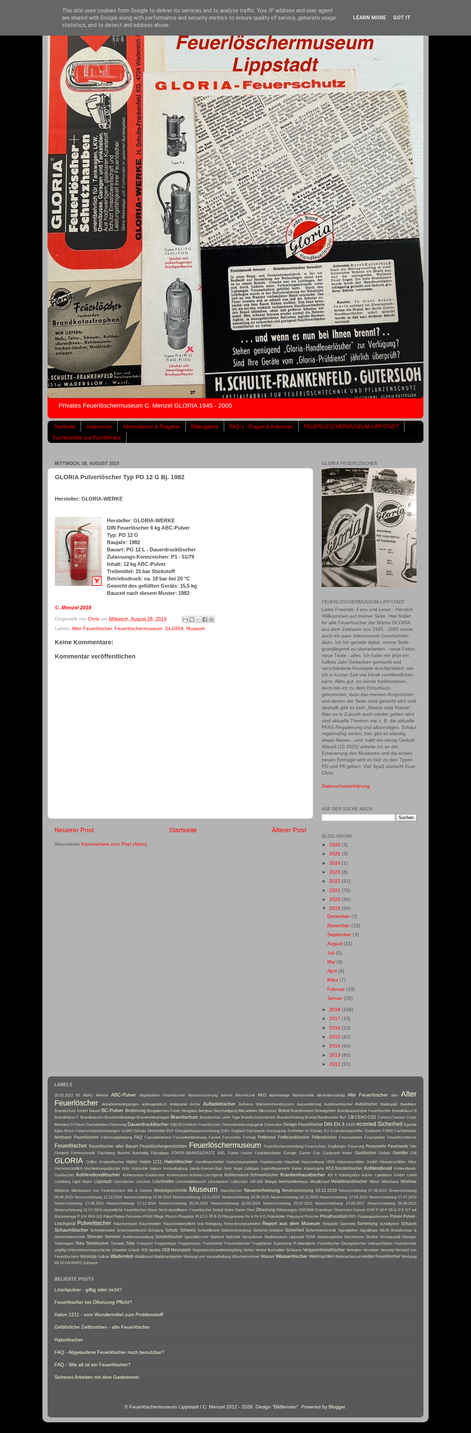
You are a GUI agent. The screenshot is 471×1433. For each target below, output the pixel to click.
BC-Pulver (112, 1110)
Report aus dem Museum (291, 1223)
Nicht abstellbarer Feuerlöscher (185, 1210)
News (152, 1210)
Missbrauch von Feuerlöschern (98, 1190)
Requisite (330, 1224)
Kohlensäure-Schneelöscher (251, 1175)
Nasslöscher (231, 1190)
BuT (343, 1117)
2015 (335, 1037)
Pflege (158, 1216)
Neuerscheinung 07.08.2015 (363, 1190)
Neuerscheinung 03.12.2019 (309, 1190)
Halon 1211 (151, 1161)
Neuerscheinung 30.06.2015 (392, 1203)
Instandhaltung (175, 1168)
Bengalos (189, 1111)
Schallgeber (389, 1224)
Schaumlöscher (71, 1230)
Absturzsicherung (203, 1095)
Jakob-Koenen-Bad (205, 1168)
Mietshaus (390, 1181)
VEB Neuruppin (176, 1249)
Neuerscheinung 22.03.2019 (235, 1203)
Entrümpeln (255, 1131)
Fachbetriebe (405, 1131)
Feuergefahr (374, 1137)
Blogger (337, 1407)
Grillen (91, 1162)
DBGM (176, 1124)
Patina (119, 1216)
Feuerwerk (398, 1146)
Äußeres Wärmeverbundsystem (266, 1104)
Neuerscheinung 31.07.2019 (78, 1210)
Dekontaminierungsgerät (242, 1124)
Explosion (373, 1131)
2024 (335, 863)
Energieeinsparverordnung (197, 1131)
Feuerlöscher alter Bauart (113, 1146)
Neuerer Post (74, 830)
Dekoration (273, 1124)
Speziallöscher (196, 1237)
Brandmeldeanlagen (153, 1117)
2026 (335, 844)
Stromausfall (390, 1237)
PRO (352, 1216)
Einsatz (140, 1131)
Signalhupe (369, 1230)
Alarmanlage (279, 1095)
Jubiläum (251, 1168)
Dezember (339, 916)
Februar (336, 989)
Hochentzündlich (68, 1168)
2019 (335, 908)
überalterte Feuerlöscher (318, 1243)
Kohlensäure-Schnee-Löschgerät (194, 1175)
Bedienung (135, 1110)
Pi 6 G (215, 1216)
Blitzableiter (248, 1111)
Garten (305, 1153)
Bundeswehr (328, 1117)
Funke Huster (240, 1153)
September (340, 934)
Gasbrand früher (337, 1153)
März (333, 980)
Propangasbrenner (373, 1216)
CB (351, 1117)
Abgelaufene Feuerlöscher (162, 1095)
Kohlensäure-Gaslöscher (144, 1175)
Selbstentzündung (236, 1230)
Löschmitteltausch (191, 1181)
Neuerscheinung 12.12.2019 (98, 1197)
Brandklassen (91, 1117)
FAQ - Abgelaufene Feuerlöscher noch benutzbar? (109, 1352)
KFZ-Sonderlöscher (344, 1168)
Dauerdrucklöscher (148, 1124)
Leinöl (412, 1175)
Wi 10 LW (62, 1263)
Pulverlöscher (94, 1223)
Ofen (250, 1210)
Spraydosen (252, 1237)
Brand (284, 1110)
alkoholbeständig (331, 1095)
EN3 (169, 1131)
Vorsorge (88, 1256)
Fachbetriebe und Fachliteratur (87, 437)
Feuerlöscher (70, 1145)
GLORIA (174, 628)
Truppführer (262, 1243)
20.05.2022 (63, 1095)
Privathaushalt (333, 1216)
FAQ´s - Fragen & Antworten (261, 426)
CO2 (372, 1117)
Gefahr (384, 1153)
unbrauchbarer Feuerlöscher (392, 1243)
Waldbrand (144, 1256)
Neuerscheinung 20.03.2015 (183, 1203)
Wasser (268, 1256)
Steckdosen (354, 1237)
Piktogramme (233, 1216)
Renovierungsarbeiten (242, 1224)
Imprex (155, 1168)
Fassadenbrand (157, 1137)
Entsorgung (276, 1131)
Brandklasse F (66, 1117)
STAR (310, 1237)
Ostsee (359, 1210)
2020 (335, 899)
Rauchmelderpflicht (179, 1224)
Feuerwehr (376, 1146)
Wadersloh (121, 1256)
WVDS (76, 1263)
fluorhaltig (140, 1153)
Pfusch (171, 1216)
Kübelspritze (349, 1175)
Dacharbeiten (97, 1124)
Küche (367, 1175)
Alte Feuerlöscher (368, 1095)
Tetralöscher (97, 1243)
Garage (289, 1153)
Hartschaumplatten (242, 1162)
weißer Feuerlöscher (381, 1256)
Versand (387, 1250)
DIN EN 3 (334, 1124)
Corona (384, 1117)
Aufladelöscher (219, 1104)
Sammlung (367, 1223)
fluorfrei (124, 1153)
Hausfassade (271, 1162)
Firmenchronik (83, 1153)
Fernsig (249, 1137)
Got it (402, 18)
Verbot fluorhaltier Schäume (278, 1250)
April (332, 971)
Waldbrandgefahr (168, 1256)
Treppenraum (189, 1243)
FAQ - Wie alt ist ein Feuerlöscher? (92, 1364)
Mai (332, 962)
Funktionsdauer (268, 1153)
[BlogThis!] (191, 619)
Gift (414, 1153)
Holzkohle (139, 1168)
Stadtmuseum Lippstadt (284, 1237)
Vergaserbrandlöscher (324, 1249)
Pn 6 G (260, 1216)
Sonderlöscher (169, 1236)
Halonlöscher (178, 1161)
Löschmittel (163, 1181)
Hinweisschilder (393, 1162)
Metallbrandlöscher (349, 1181)
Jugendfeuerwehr (275, 1168)
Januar (335, 998)
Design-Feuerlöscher (303, 1124)
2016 (335, 1028)
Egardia (410, 1124)
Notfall (218, 1210)
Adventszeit (245, 1095)
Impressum (99, 426)
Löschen (143, 1181)
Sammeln (347, 1224)
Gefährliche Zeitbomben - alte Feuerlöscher (102, 1327)
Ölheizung (265, 1209)
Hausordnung (312, 1162)
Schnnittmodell (102, 1230)
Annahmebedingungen (120, 1104)
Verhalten (354, 1250)
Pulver (396, 1216)
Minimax (409, 1181)
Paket (108, 1216)
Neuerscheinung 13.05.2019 (147, 1197)
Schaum (409, 1223)
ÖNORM (306, 1210)
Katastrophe (314, 1168)
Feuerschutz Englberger (325, 1146)
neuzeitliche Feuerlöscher (125, 1210)
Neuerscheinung (262, 1190)
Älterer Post (289, 830)
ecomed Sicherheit (379, 1124)
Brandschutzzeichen (258, 1117)
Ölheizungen (286, 1210)
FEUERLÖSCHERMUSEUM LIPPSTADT (351, 426)
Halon (132, 1161)
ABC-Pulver (123, 1095)
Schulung (155, 1230)
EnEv (225, 1131)
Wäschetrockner (246, 1256)
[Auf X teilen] (198, 619)
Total (130, 1243)
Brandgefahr (325, 1111)
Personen (134, 1216)
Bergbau (205, 1111)
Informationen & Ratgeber (151, 426)
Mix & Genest (140, 1190)
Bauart (94, 1111)
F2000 (387, 1131)
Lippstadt (102, 1181)
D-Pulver (77, 1124)
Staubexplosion (330, 1237)
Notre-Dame (234, 1210)
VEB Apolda (150, 1250)
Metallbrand (319, 1181)
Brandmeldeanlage (120, 1117)
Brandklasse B (404, 1111)
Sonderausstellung (137, 1237)
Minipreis (61, 1190)
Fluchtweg (106, 1153)
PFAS (147, 1216)
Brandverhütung (290, 1117)
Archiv (195, 1104)
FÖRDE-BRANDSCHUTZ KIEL (198, 1153)
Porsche (311, 1216)
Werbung (409, 1256)
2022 (335, 881)
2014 (335, 1045)
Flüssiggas (160, 1153)
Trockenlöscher (237, 1243)
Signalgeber (348, 1230)
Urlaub (133, 1250)
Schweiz (188, 1230)
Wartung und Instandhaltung (206, 1256)
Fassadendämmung (190, 1137)
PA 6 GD (95, 1216)
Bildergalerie (205, 426)
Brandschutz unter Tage (220, 1117)
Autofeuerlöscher (338, 1104)
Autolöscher (366, 1104)
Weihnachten (321, 1256)
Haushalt (291, 1162)
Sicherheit (294, 1230)
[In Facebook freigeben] (204, 619)
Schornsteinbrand (131, 1230)
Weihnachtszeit (348, 1256)
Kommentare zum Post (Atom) (114, 844)
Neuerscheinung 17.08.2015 (79, 1203)
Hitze (412, 1162)
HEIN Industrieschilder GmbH (352, 1162)
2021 (335, 890)
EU (326, 1131)
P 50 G (391, 1210)
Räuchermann (125, 1224)
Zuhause (90, 1263)
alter (394, 1095)
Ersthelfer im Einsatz (305, 1131)
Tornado (117, 1243)
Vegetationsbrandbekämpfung (217, 1250)
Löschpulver (218, 1181)
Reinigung (213, 1224)
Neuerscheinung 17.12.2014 (131, 1203)
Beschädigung (226, 1111)
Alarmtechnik (303, 1095)
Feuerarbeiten (350, 1137)
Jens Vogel (232, 1168)
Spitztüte (233, 1237)
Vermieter (371, 1250)
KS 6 (332, 1175)
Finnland (61, 1153)
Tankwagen (64, 1243)
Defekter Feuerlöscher (202, 1124)
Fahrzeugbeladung (116, 1137)
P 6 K (82, 1216)
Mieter (374, 1181)
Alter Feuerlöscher (92, 628)
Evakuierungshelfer (347, 1131)
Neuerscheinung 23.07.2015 (287, 1203)
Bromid (311, 1117)
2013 (335, 1055)
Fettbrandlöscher (294, 1137)
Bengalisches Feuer (163, 1111)
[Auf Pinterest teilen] (211, 619)
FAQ (138, 1137)
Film (413, 1146)
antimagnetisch (154, 1104)
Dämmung (118, 1124)
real (200, 1224)
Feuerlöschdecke (402, 1137)
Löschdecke (123, 1181)
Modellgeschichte (170, 1190)
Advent (226, 1095)
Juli (331, 953)
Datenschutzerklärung (346, 786)
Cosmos (398, 1117)
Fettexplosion (324, 1137)
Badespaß (389, 1104)
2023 (335, 872)
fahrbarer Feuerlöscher (76, 1137)
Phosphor (186, 1216)
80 (78, 1095)
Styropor (409, 1237)
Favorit (214, 1137)
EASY (350, 1124)
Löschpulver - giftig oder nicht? (88, 1289)
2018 (335, 1009)
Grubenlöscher (111, 1162)
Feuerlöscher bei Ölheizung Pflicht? (93, 1302)
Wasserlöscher (292, 1256)
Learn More (369, 18)
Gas (316, 1153)
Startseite (65, 426)
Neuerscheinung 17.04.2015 (343, 1197)
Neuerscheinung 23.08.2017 (339, 1203)
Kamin (297, 1168)
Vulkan (103, 1256)
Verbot (248, 1250)
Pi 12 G (202, 1216)
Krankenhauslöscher (302, 1174)
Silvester (95, 1236)
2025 (335, 853)
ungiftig (60, 1250)
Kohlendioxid (378, 1168)
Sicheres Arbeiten (268, 1230)
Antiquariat (178, 1104)
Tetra (79, 1243)
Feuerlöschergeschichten (163, 1146)
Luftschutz (239, 1181)
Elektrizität (156, 1131)
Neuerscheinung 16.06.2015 (245, 1197)
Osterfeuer (323, 1210)
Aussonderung (309, 1104)
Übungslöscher (354, 1243)
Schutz (171, 1230)
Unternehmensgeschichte (89, 1250)
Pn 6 (249, 1216)
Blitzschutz (268, 1111)
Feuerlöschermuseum (138, 628)
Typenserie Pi (284, 1243)
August (335, 943)
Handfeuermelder (209, 1162)
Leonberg (62, 1181)
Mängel (271, 1181)
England (238, 1131)
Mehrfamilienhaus (293, 1181)
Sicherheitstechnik (320, 1230)
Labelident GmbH (390, 1175)
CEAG (361, 1117)
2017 (335, 1018)
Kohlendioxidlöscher (98, 1174)
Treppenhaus (165, 1243)
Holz (126, 1168)
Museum (195, 628)
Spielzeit (217, 1237)
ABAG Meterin (95, 1095)
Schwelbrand (208, 1230)
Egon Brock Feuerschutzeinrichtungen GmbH (93, 1131)
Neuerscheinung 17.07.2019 (393, 1197)
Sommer (113, 1236)
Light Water (82, 1181)
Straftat (372, 1237)
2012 (335, 1064)
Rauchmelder (150, 1224)
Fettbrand (266, 1137)
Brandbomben (302, 1111)
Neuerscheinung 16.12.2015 (294, 1197)
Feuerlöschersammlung (283, 1146)
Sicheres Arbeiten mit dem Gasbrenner (96, 1377)
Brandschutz (184, 1117)
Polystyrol (295, 1216)
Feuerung (356, 1146)
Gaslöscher (365, 1152)
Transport (144, 1243)
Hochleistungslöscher (102, 1168)
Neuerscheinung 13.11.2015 (196, 1197)
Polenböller (276, 1216)
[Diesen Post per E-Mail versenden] (185, 619)
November (339, 925)
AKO (262, 1095)
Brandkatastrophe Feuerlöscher (364, 1111)
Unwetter (119, 1250)
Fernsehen (231, 1137)
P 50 (380, 1210)
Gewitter (400, 1152)
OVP (371, 1210)
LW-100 (256, 1181)
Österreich (343, 1210)
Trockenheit (212, 1243)
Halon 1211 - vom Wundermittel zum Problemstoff (108, 1314)
